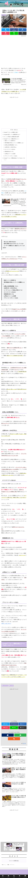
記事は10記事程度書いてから (11, 144)
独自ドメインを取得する (10, 140)
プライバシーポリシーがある (11, 155)
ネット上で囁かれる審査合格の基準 (11, 136)
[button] (25, 415)
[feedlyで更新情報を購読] (20, 735)
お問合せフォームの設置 (10, 153)
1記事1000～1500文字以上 (10, 147)
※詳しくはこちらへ (6, 623)
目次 (12, 129)
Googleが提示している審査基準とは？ (12, 134)
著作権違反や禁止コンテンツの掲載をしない (14, 142)
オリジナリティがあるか (10, 149)
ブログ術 (11, 685)
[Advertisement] (14, 51)
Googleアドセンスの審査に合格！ (11, 132)
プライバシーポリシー (14, 873)
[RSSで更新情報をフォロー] (14, 738)
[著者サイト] (8, 735)
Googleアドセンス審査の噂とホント (11, 138)
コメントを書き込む (14, 860)
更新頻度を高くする (9, 151)
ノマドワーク (5, 685)
